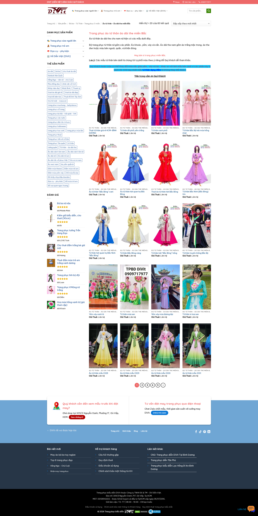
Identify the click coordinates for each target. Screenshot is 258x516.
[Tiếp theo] (163, 385)
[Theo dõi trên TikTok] (200, 431)
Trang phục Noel (54, 135)
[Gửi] (208, 11)
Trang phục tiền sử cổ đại (58, 139)
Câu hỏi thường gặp (108, 454)
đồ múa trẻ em (71, 181)
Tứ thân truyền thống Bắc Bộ (195, 253)
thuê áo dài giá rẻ (55, 92)
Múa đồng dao (54, 84)
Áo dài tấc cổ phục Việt (58, 160)
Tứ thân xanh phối (159, 130)
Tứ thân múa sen (127, 314)
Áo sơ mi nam (76, 160)
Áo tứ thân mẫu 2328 (98, 373)
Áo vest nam (53, 164)
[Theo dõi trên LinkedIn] (208, 431)
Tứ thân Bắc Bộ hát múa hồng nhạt (195, 131)
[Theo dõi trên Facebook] (196, 431)
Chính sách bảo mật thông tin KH (115, 471)
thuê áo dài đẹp (71, 92)
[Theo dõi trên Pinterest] (204, 431)
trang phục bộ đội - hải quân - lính (62, 114)
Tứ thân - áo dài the (68, 147)
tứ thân (71, 143)
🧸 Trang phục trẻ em (110, 11)
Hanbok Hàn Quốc (55, 76)
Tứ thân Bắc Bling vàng (130, 253)
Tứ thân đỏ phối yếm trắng (132, 130)
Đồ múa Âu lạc (72, 173)
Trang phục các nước (56, 118)
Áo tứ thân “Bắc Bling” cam (101, 192)
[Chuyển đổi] (83, 40)
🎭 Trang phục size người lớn (84, 11)
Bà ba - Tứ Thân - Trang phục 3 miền (84, 23)
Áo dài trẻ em (64, 156)
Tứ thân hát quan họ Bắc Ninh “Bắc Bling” (102, 254)
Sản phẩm (62, 23)
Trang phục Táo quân (56, 143)
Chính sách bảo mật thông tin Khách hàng (122, 507)
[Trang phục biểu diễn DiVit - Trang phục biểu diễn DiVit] (57, 10)
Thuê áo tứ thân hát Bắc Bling (164, 192)
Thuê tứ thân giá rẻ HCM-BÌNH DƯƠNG (103, 131)
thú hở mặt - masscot (57, 101)
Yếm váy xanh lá (96, 314)
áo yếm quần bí (67, 164)
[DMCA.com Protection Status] (141, 511)
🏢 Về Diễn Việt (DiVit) (156, 11)
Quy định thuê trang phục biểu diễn (157, 507)
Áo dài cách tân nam (56, 152)
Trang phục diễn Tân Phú (163, 460)
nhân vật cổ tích (69, 84)
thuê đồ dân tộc (54, 97)
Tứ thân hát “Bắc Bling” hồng (164, 253)
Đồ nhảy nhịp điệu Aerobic (59, 177)
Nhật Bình (66, 88)
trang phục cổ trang (56, 109)
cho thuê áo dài (69, 71)
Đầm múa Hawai (55, 169)
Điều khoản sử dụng (108, 465)
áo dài (50, 71)
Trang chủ (51, 23)
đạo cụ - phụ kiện (55, 181)
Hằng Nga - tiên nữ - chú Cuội (60, 80)
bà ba (57, 71)
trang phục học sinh (56, 131)
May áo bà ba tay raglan (63, 454)
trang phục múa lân (75, 131)
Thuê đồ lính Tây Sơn (72, 97)
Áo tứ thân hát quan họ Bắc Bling (132, 192)
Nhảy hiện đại (53, 88)
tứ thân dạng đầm (151, 70)
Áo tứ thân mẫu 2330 (160, 373)
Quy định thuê (105, 460)
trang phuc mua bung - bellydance (62, 105)
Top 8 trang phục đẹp (61, 460)
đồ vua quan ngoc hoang (58, 186)
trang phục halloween (57, 126)
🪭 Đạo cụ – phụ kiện (133, 11)
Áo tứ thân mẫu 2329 (129, 373)
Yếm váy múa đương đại (162, 314)
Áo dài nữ (52, 156)
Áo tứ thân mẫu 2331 (191, 373)
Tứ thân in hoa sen (190, 314)
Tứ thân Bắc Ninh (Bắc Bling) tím (195, 192)
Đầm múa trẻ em (71, 169)
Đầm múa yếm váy (56, 173)
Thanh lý (76, 88)
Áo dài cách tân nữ (75, 152)
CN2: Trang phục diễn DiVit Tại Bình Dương (173, 454)
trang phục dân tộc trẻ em (59, 122)
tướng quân (52, 147)
